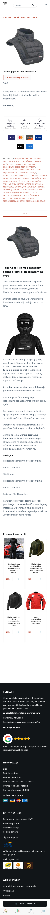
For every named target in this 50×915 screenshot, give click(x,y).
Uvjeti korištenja (11, 827)
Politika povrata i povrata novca (18, 781)
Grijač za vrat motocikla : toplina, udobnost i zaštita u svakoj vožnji (22, 161)
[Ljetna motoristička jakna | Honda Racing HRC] (36, 601)
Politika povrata (10, 831)
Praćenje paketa (11, 823)
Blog (5, 768)
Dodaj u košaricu (27, 903)
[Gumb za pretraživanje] (33, 5)
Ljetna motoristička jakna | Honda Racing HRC (36, 620)
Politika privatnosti (12, 777)
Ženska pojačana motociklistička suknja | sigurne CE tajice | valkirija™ (14, 568)
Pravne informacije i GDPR (16, 790)
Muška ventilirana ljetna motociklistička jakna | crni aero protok (13, 621)
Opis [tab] (25, 213)
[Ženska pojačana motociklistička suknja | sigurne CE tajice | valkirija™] (14, 548)
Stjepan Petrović (22, 77)
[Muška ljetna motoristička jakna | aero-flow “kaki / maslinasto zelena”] (36, 548)
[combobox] (22, 5)
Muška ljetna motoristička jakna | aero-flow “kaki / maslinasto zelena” (36, 568)
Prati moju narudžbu (13, 717)
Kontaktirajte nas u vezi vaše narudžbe (21, 722)
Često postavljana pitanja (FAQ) (18, 819)
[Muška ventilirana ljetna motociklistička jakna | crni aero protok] (14, 601)
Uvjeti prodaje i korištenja (15, 785)
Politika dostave (10, 773)
